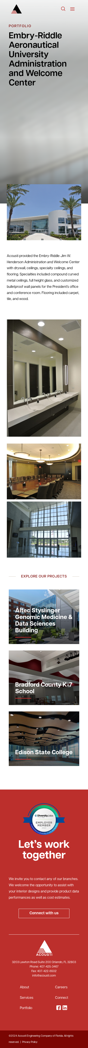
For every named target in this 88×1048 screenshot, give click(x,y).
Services (26, 998)
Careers (61, 987)
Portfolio (26, 1008)
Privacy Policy (29, 1042)
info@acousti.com (44, 975)
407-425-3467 (49, 966)
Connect (61, 998)
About (24, 987)
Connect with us (44, 913)
